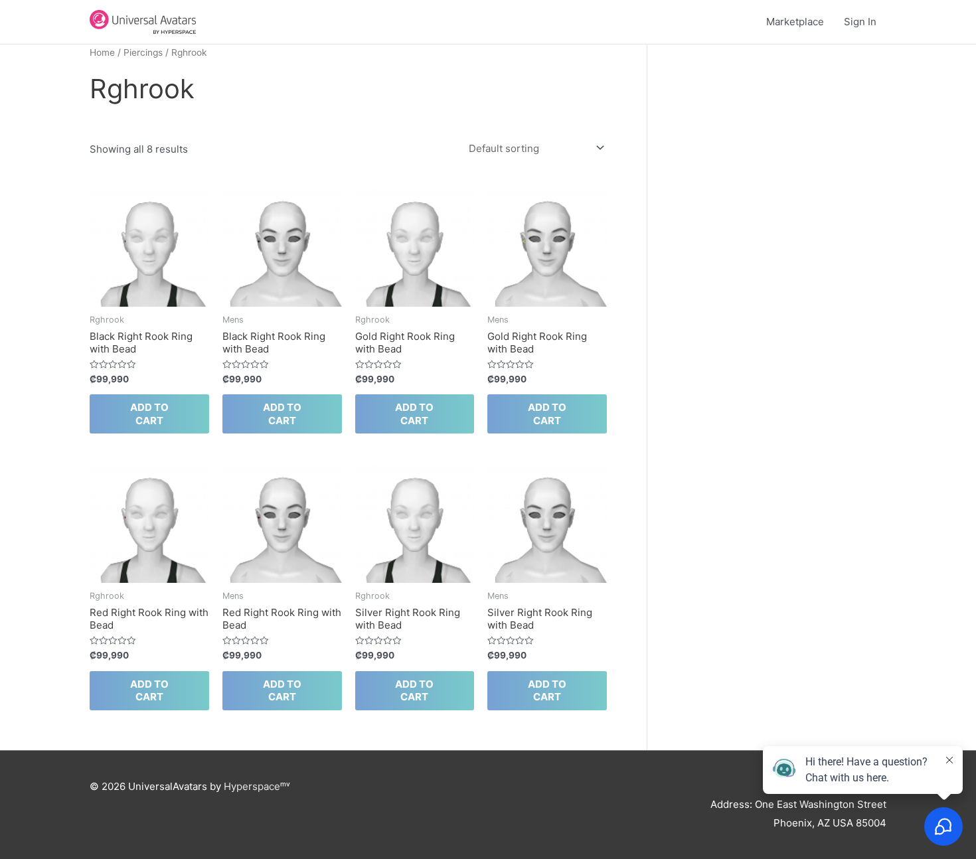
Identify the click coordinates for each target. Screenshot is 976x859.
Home (102, 52)
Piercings (143, 52)
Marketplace (795, 21)
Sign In (860, 21)
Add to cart (149, 414)
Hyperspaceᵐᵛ (257, 786)
